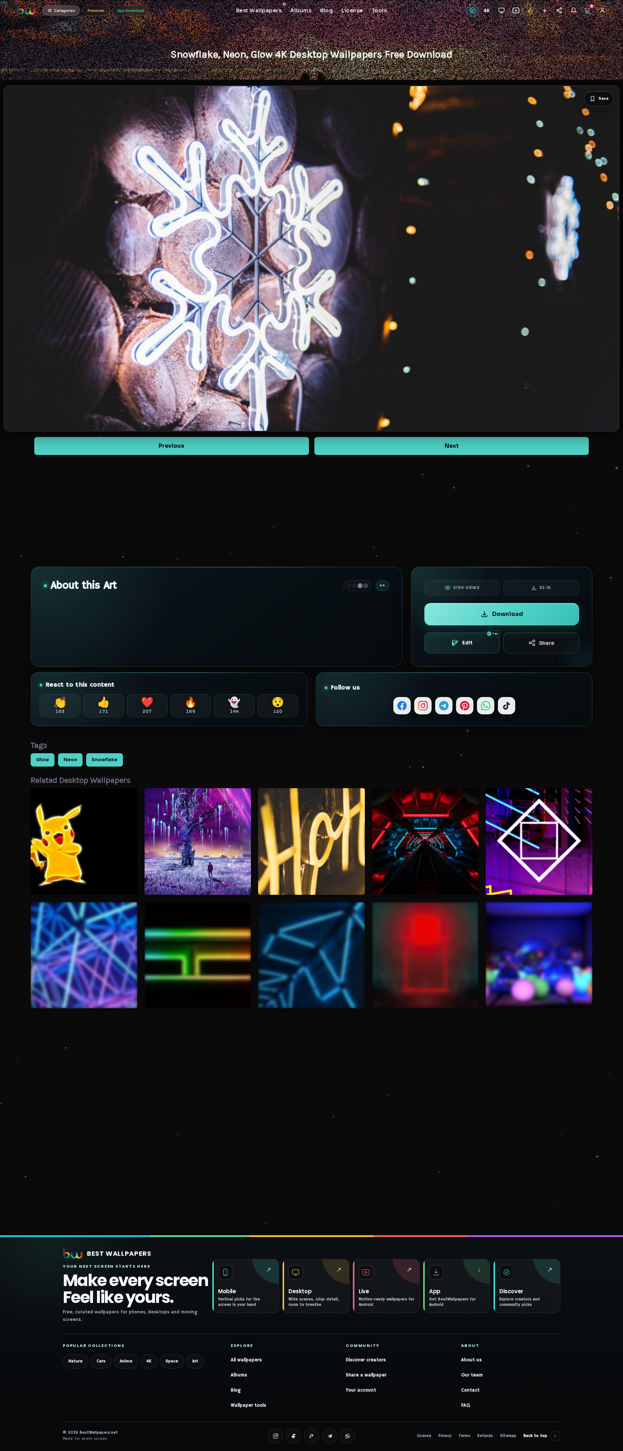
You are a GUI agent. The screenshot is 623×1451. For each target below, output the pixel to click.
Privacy (445, 1435)
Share (546, 643)
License (424, 1435)
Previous (171, 445)
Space (171, 1361)
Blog (235, 1390)
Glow (42, 760)
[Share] (559, 10)
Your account (361, 1390)
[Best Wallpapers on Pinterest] (311, 1435)
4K (148, 1361)
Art (195, 1361)
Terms (464, 1435)
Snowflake (105, 760)
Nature (76, 1361)
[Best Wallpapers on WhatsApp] (347, 1435)
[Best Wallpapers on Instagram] (275, 1435)
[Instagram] (423, 705)
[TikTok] (506, 705)
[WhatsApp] (485, 705)
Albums (239, 1375)
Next (452, 445)
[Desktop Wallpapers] (501, 10)
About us (471, 1360)
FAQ (465, 1405)
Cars (101, 1361)
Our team (472, 1375)
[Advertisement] (311, 510)
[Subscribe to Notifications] (573, 10)
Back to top (540, 1436)
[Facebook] (402, 705)
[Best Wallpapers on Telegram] (329, 1435)
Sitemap (508, 1435)
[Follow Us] (544, 10)
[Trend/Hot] (530, 10)
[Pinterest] (464, 705)
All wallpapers (246, 1360)
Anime (126, 1361)
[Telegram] (443, 705)
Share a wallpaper (366, 1375)
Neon (70, 760)
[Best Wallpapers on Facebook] (293, 1435)
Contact (470, 1390)
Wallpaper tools (248, 1405)
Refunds (485, 1435)
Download (507, 614)
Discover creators (366, 1360)
